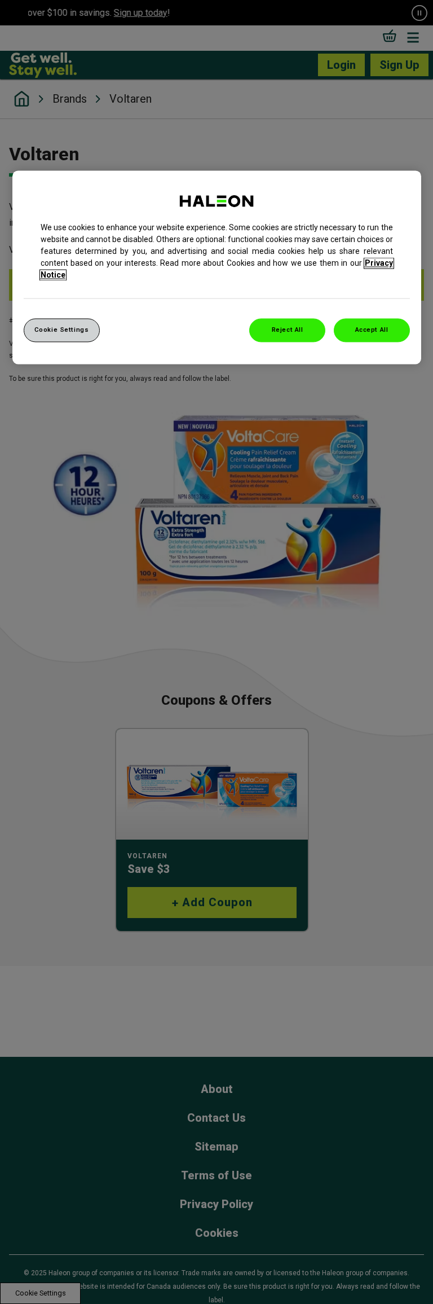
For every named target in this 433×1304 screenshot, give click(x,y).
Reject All (287, 329)
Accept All (371, 329)
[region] (216, 267)
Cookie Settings (61, 329)
